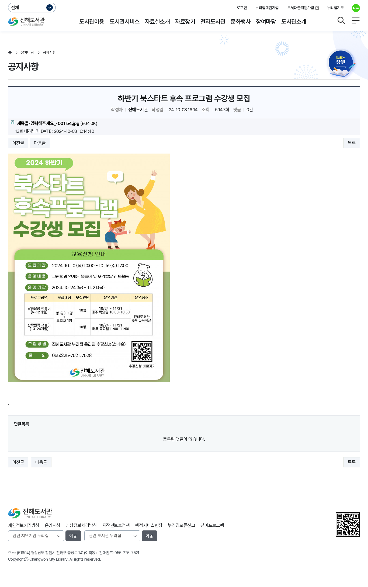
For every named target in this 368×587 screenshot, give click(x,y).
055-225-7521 (126, 552)
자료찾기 (185, 21)
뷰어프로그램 (212, 525)
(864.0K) (57, 123)
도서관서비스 (125, 21)
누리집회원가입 (267, 7)
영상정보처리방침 (81, 525)
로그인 (242, 7)
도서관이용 (91, 21)
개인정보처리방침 (23, 525)
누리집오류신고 (181, 525)
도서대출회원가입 (300, 7)
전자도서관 (212, 21)
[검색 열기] (341, 20)
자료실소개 (157, 21)
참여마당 (266, 21)
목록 (352, 143)
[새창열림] (354, 8)
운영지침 (52, 525)
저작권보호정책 (116, 525)
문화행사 (241, 21)
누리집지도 (335, 7)
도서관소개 (293, 21)
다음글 (40, 143)
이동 (73, 536)
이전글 (18, 143)
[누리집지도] (356, 20)
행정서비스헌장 (148, 525)
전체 (15, 7)
